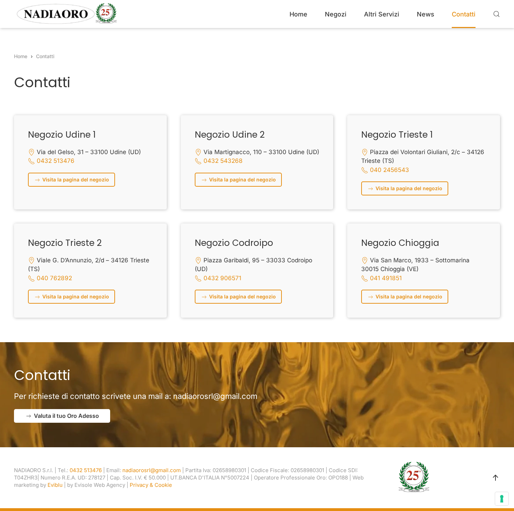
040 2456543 (389, 169)
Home (298, 14)
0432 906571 (222, 278)
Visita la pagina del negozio (75, 179)
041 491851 (386, 278)
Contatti (464, 14)
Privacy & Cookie (151, 485)
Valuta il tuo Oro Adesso (66, 415)
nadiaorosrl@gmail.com (215, 396)
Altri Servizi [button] (381, 14)
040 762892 (54, 278)
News (425, 14)
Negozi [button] (336, 14)
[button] (496, 14)
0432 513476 (55, 160)
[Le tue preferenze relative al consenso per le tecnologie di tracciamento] (501, 498)
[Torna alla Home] (66, 14)
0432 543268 (223, 160)
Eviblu (55, 485)
